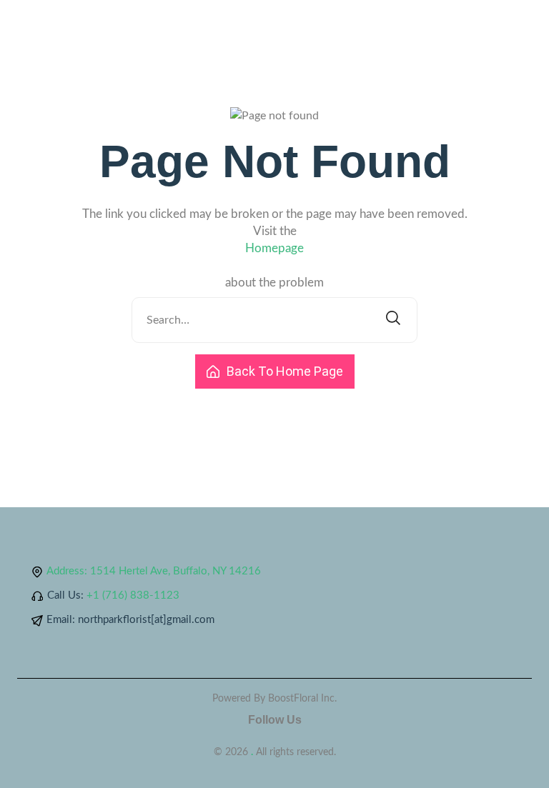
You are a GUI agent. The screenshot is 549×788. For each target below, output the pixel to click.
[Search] (393, 320)
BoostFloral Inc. (302, 699)
